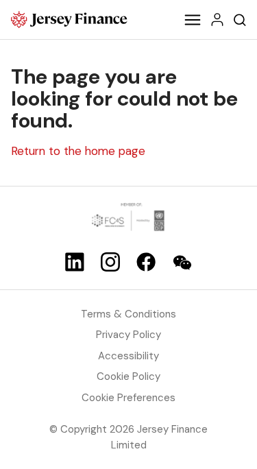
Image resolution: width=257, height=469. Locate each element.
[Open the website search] (240, 19)
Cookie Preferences (128, 398)
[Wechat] (182, 262)
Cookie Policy (128, 376)
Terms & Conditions (128, 314)
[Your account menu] (217, 19)
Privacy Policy (128, 334)
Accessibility (128, 356)
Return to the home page (78, 150)
